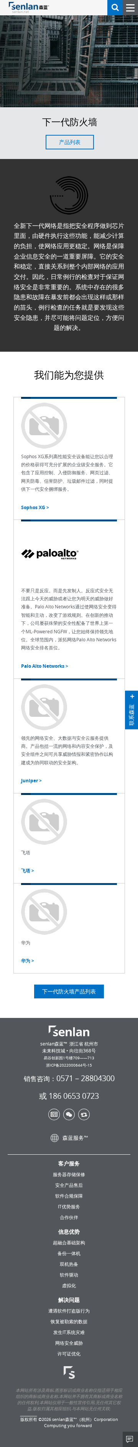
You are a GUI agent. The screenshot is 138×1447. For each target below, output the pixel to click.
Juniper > (31, 780)
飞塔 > (27, 870)
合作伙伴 (69, 1217)
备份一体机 (69, 1253)
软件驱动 (69, 1275)
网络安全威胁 (69, 1343)
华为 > (27, 960)
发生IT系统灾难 (69, 1332)
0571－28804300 (69, 1078)
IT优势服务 (69, 1206)
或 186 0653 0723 (69, 1096)
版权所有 (28, 1419)
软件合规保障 (69, 1196)
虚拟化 (69, 1285)
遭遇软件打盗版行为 (69, 1311)
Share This (130, 1439)
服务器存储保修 (69, 1174)
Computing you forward (68, 1425)
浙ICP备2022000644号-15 (69, 1065)
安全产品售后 (69, 1185)
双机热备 (69, 1264)
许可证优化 (69, 1353)
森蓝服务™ (74, 1137)
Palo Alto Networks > (44, 666)
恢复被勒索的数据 (69, 1321)
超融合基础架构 (69, 1242)
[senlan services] (69, 1372)
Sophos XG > (35, 507)
